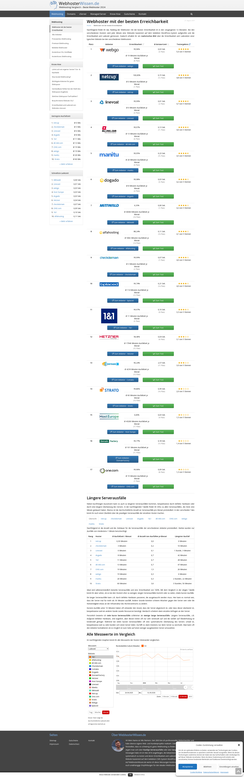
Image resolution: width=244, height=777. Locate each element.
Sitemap (53, 740)
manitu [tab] (92, 524)
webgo (98, 574)
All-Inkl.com (100, 564)
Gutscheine (129, 14)
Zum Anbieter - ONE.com (123, 486)
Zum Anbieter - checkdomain (124, 274)
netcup (98, 541)
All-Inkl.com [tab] (160, 518)
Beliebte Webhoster (59, 48)
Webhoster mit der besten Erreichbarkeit (62, 28)
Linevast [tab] (129, 518)
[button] (239, 745)
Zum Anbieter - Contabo (123, 380)
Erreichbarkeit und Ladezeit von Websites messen (64, 106)
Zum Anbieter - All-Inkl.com (123, 144)
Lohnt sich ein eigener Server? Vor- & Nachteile (66, 71)
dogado (99, 555)
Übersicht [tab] (93, 518)
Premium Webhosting (60, 43)
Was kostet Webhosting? (61, 77)
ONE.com (99, 569)
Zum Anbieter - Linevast (124, 118)
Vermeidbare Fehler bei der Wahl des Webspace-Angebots (66, 90)
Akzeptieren (187, 766)
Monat (106, 712)
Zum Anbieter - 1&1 (123, 328)
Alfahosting (59, 216)
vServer (83, 14)
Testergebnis (183, 44)
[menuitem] (189, 687)
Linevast (99, 550)
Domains (71, 14)
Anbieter (109, 44)
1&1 (97, 560)
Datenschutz (74, 744)
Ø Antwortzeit (160, 44)
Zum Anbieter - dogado (124, 196)
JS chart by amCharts (186, 649)
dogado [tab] (140, 518)
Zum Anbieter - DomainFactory (123, 459)
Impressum (224, 772)
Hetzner (57, 200)
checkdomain (101, 546)
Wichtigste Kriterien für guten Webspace (63, 83)
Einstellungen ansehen (229, 766)
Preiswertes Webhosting (61, 39)
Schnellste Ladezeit (60, 173)
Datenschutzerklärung (211, 772)
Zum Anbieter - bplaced (124, 300)
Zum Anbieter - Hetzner (124, 354)
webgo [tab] (184, 518)
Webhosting (57, 14)
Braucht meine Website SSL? (63, 101)
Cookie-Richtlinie (196, 772)
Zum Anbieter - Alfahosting (123, 248)
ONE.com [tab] (173, 518)
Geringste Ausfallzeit (61, 116)
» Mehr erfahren (66, 164)
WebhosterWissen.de (125, 774)
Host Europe (59, 192)
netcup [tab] (103, 518)
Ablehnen (207, 766)
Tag (90, 712)
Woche (98, 712)
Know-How (115, 14)
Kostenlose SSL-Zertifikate (62, 52)
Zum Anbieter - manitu (123, 170)
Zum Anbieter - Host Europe (124, 432)
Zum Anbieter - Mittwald (123, 222)
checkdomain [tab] (116, 518)
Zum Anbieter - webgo (123, 66)
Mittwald (57, 180)
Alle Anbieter (57, 35)
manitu (98, 579)
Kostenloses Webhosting (61, 56)
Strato (98, 583)
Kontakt (142, 14)
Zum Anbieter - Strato (124, 406)
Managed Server (98, 14)
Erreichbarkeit (135, 44)
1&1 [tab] (149, 518)
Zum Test (159, 66)
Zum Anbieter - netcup (123, 92)
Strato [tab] (101, 524)
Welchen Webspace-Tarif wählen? (65, 96)
